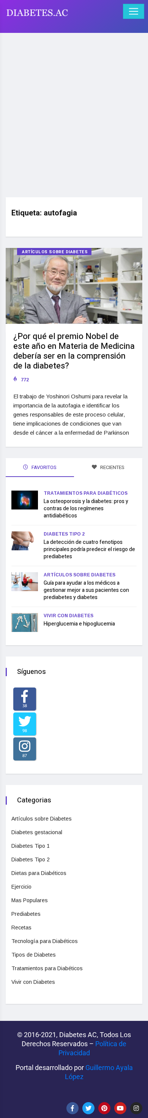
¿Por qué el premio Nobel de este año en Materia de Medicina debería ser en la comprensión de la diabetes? (74, 351)
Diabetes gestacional (36, 832)
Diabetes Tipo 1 (30, 846)
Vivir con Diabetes (68, 615)
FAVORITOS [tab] (43, 467)
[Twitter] (88, 1108)
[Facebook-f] (72, 1108)
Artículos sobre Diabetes (55, 252)
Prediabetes (26, 914)
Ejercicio (21, 887)
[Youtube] (120, 1108)
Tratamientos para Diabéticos (86, 493)
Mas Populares (29, 900)
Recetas (21, 927)
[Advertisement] (74, 112)
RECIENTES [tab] (111, 467)
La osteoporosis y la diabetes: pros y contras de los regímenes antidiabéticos (86, 508)
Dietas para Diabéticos (38, 873)
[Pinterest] (104, 1108)
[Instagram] (136, 1108)
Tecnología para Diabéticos (44, 941)
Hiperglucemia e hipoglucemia (79, 624)
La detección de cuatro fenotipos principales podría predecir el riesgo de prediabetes (89, 549)
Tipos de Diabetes (33, 955)
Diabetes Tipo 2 (64, 534)
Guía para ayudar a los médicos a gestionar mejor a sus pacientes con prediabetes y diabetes (86, 590)
